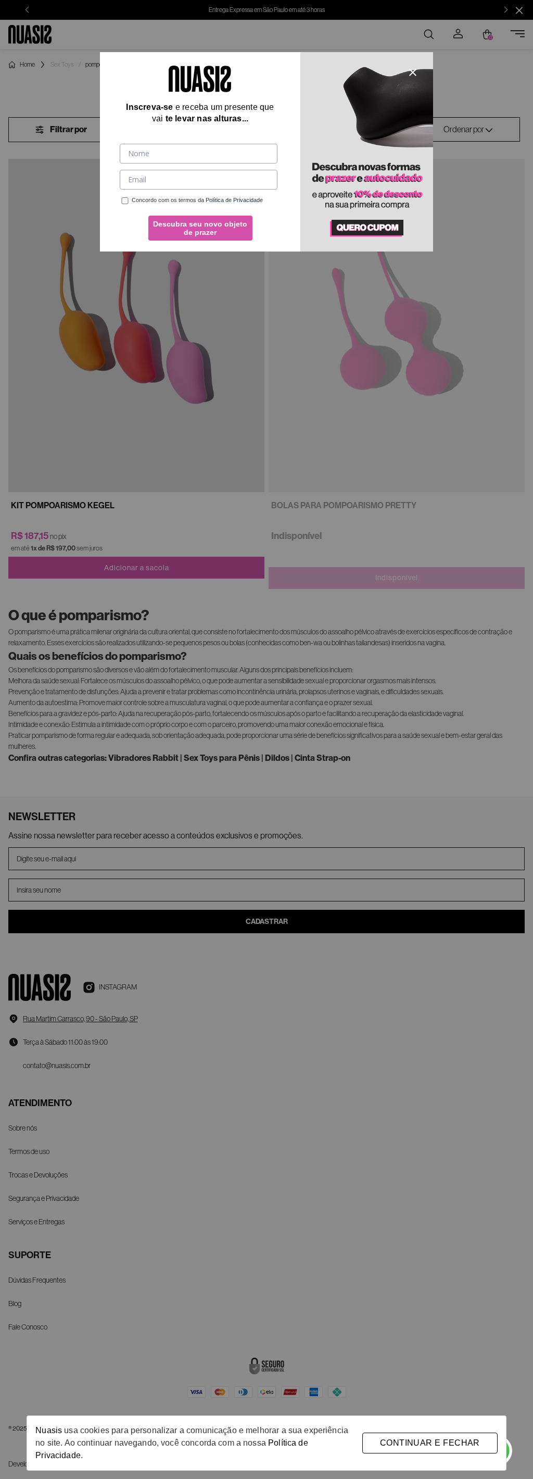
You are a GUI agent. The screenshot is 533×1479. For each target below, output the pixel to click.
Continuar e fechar (430, 1442)
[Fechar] (412, 72)
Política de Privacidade (234, 200)
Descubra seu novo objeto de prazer (200, 228)
